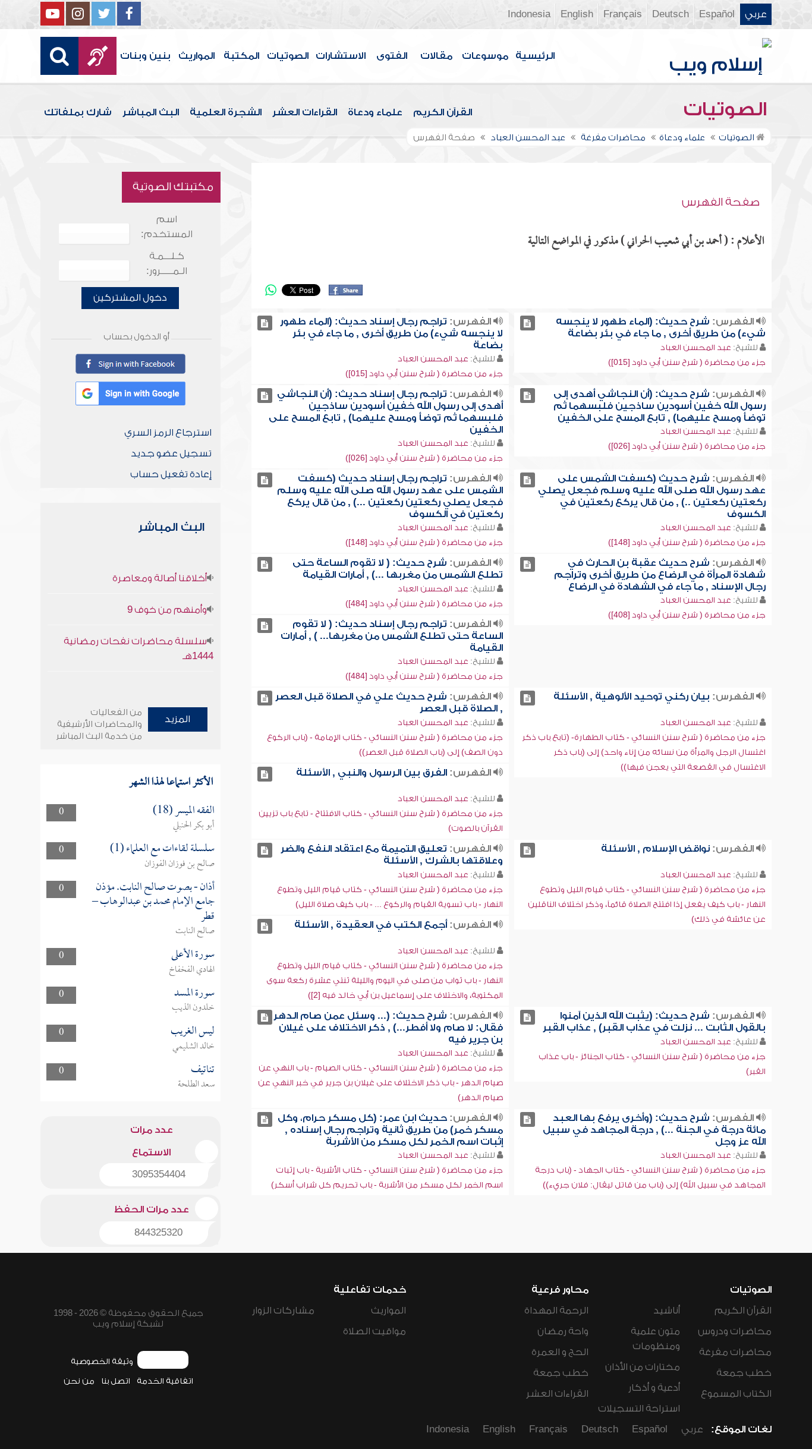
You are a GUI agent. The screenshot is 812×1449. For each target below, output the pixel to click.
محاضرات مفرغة (735, 1352)
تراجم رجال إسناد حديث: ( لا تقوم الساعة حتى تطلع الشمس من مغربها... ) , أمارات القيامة (392, 636)
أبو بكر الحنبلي (194, 825)
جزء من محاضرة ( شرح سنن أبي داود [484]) (424, 603)
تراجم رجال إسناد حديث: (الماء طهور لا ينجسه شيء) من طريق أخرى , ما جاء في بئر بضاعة (391, 333)
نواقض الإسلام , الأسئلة (655, 848)
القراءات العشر (304, 112)
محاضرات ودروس (735, 1331)
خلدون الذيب (193, 1008)
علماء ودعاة (375, 112)
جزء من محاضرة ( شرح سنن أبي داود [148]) (687, 542)
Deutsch (670, 14)
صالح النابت (195, 931)
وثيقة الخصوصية (102, 1361)
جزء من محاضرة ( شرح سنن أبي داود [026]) (687, 446)
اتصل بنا (115, 1380)
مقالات (436, 56)
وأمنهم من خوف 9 (167, 609)
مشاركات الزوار (283, 1310)
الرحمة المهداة (556, 1310)
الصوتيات (288, 56)
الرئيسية (535, 56)
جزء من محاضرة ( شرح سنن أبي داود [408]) (687, 614)
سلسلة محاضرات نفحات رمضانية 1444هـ (138, 649)
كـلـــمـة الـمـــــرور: (166, 263)
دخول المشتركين (130, 297)
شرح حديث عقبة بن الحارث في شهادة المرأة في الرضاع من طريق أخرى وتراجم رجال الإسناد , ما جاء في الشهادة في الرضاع (660, 574)
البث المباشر (150, 112)
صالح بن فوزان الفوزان (179, 864)
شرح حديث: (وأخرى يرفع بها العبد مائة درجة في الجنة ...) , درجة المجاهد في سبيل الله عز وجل (654, 1130)
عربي (756, 14)
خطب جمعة (744, 1373)
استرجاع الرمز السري (168, 432)
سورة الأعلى (193, 954)
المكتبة (241, 56)
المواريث (196, 56)
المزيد (177, 719)
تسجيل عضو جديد (171, 453)
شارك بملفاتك (78, 112)
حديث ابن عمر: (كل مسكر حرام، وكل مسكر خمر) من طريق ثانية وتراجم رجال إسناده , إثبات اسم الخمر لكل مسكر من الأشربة (390, 1130)
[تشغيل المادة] (527, 323)
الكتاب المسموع (736, 1393)
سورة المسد (194, 993)
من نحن (79, 1380)
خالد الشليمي (193, 1046)
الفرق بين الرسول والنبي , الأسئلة (371, 772)
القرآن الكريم (442, 112)
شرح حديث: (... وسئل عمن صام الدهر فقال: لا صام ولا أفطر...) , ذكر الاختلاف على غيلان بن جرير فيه (388, 1027)
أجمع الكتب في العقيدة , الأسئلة (370, 924)
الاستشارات (341, 56)
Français (622, 14)
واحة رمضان (562, 1331)
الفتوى (391, 56)
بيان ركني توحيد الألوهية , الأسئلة (631, 696)
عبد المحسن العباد (695, 347)
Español (717, 14)
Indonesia (529, 14)
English (577, 14)
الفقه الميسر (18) (184, 811)
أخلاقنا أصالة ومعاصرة (159, 578)
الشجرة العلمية (226, 112)
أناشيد (666, 1310)
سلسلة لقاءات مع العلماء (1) (162, 849)
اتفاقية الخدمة (165, 1380)
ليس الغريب (193, 1031)
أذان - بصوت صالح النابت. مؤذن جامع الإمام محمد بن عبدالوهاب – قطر (153, 902)
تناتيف (203, 1070)
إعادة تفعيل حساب (171, 474)
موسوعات (485, 56)
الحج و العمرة (559, 1352)
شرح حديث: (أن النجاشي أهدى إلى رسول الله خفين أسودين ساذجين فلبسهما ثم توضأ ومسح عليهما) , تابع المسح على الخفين (659, 406)
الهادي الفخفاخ (192, 969)
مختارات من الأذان (642, 1367)
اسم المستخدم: (167, 227)
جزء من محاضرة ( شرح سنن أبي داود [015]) (687, 362)
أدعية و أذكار (654, 1387)
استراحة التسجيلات (639, 1408)
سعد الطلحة (196, 1084)
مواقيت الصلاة (374, 1331)
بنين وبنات (145, 56)
